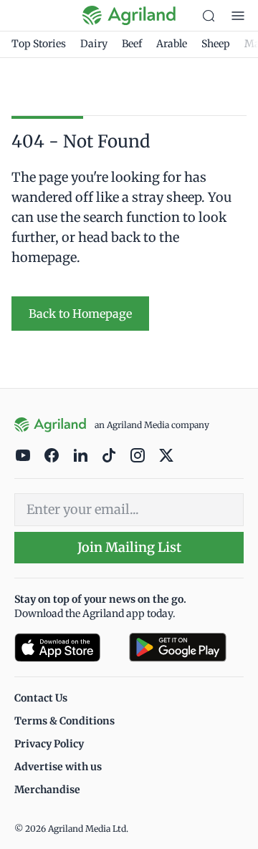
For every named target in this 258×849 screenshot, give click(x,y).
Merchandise (47, 789)
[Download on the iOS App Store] (66, 647)
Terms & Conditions (64, 720)
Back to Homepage (80, 313)
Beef (132, 43)
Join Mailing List (129, 547)
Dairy (94, 43)
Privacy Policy (49, 743)
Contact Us (40, 698)
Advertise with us (58, 766)
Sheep (215, 43)
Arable (171, 43)
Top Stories (38, 43)
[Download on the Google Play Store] (186, 647)
